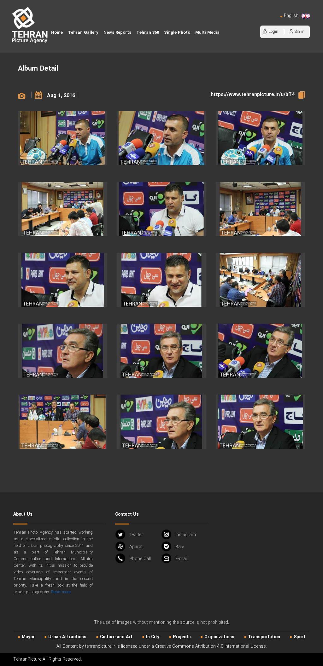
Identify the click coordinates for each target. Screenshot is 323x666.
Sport (299, 637)
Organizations (219, 637)
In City (152, 637)
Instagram (185, 534)
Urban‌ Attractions (67, 637)
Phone (140, 558)
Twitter (136, 534)
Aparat (136, 546)
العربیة (255, 22)
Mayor (28, 637)
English (291, 16)
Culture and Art (116, 637)
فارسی (270, 22)
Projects (182, 637)
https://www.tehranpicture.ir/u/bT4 (253, 95)
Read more (61, 592)
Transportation (264, 637)
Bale (179, 546)
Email (181, 558)
